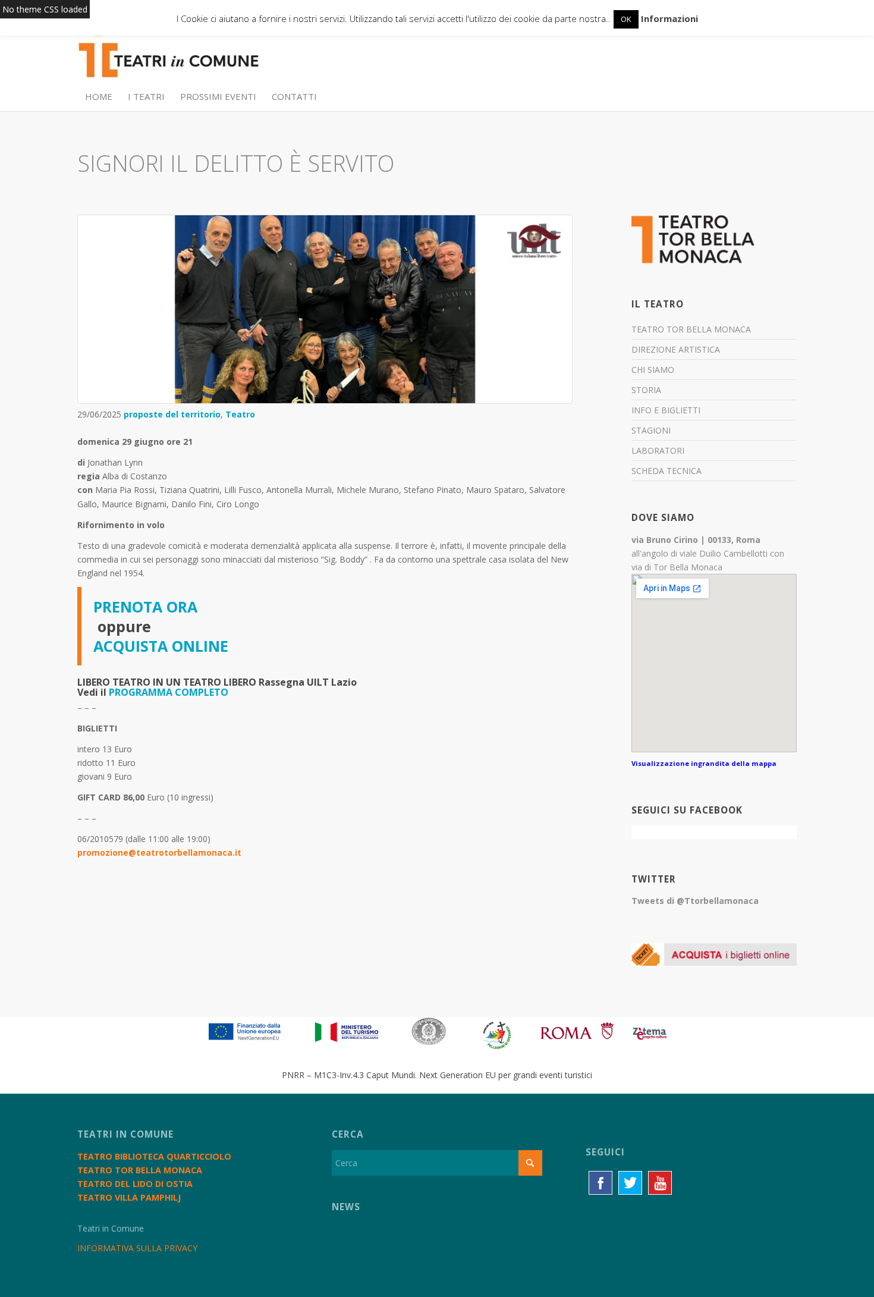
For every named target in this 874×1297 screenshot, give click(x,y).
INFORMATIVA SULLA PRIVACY (137, 1248)
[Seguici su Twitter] (630, 1183)
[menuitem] (98, 96)
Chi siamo (652, 369)
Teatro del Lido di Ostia (135, 1183)
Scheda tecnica (666, 470)
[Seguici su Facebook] (600, 1183)
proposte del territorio (172, 414)
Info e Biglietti (665, 410)
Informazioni (669, 18)
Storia (646, 389)
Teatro (240, 414)
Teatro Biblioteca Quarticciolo (154, 1156)
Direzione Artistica (675, 349)
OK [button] (626, 19)
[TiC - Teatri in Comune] (168, 54)
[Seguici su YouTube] (660, 1183)
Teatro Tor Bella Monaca (691, 329)
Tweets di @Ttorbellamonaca (695, 900)
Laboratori (657, 450)
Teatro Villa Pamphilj (129, 1197)
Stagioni (651, 430)
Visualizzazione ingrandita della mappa (703, 763)
